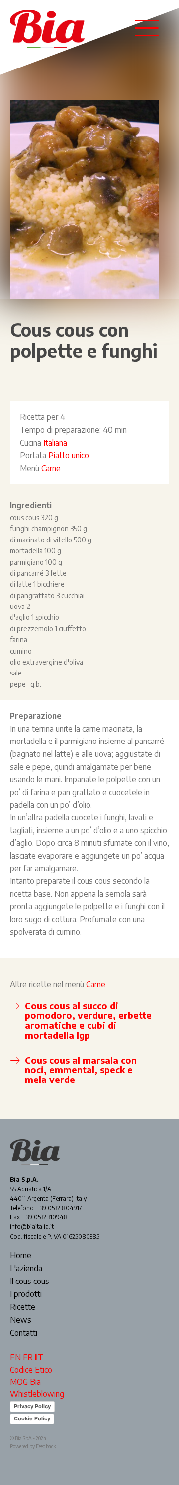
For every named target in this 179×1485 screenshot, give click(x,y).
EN (15, 1357)
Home (20, 1255)
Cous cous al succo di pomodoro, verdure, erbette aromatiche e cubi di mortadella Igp (88, 1020)
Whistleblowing (37, 1394)
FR (28, 1357)
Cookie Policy (32, 1418)
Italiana (55, 443)
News (20, 1320)
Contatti (23, 1333)
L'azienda (26, 1268)
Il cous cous (29, 1281)
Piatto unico (68, 455)
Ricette (22, 1307)
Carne (51, 468)
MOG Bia (25, 1382)
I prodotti (26, 1294)
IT (39, 1357)
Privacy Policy (32, 1406)
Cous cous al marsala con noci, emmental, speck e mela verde (81, 1069)
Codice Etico (31, 1370)
